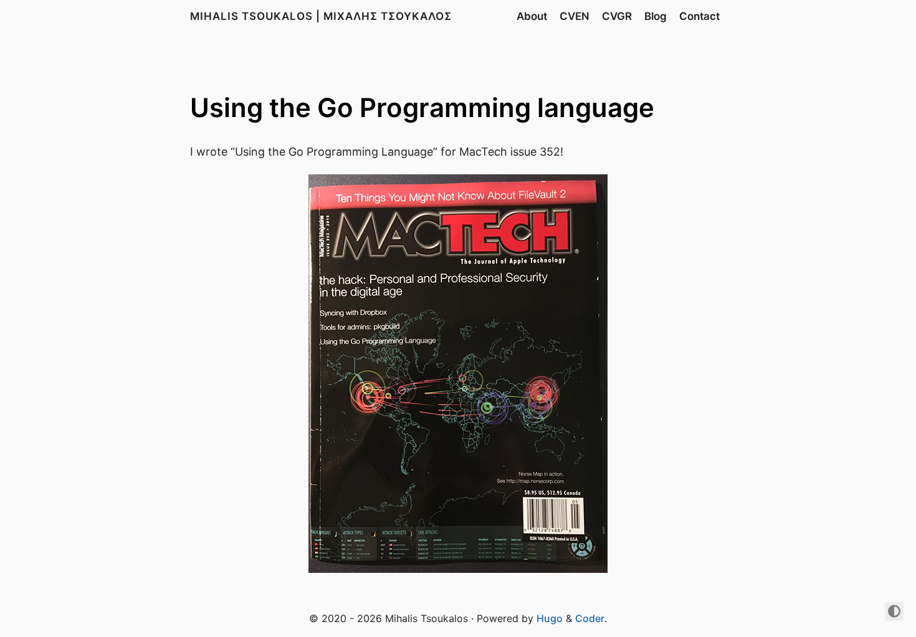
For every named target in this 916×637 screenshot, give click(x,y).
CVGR (617, 16)
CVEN (574, 16)
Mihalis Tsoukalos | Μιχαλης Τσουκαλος (321, 16)
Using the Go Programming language (422, 107)
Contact (699, 16)
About (532, 16)
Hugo (550, 618)
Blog (655, 16)
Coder (589, 618)
